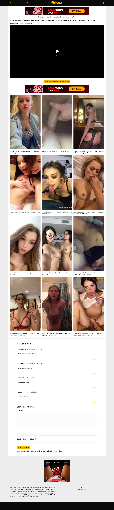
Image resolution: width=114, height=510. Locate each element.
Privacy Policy (43, 506)
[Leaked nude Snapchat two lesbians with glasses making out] (57, 243)
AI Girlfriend (28, 2)
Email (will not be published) (26, 439)
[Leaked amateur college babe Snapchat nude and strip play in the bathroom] (57, 304)
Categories (18, 2)
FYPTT (82, 487)
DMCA (61, 506)
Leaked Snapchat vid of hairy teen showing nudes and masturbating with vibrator (87, 273)
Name (19, 431)
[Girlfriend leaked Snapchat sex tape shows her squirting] (57, 122)
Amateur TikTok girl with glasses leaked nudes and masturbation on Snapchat (24, 334)
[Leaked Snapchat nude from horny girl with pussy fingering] (25, 243)
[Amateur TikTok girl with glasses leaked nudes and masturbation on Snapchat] (25, 304)
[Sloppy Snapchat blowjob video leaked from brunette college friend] (57, 182)
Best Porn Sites (81, 489)
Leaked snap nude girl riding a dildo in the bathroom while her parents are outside (24, 152)
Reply (94, 359)
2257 (66, 506)
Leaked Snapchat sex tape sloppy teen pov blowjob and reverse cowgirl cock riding (88, 152)
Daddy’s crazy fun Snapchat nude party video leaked (25, 212)
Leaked (21, 23)
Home (11, 2)
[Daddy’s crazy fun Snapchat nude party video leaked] (25, 182)
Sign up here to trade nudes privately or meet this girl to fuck (57, 17)
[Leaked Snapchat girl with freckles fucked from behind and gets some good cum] (88, 304)
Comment (20, 410)
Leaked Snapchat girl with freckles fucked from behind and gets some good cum (87, 334)
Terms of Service (53, 506)
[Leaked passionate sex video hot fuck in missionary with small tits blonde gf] (88, 182)
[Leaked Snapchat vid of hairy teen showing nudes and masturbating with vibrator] (88, 243)
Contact (72, 506)
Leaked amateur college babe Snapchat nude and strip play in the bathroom (56, 334)
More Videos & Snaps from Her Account (57, 81)
